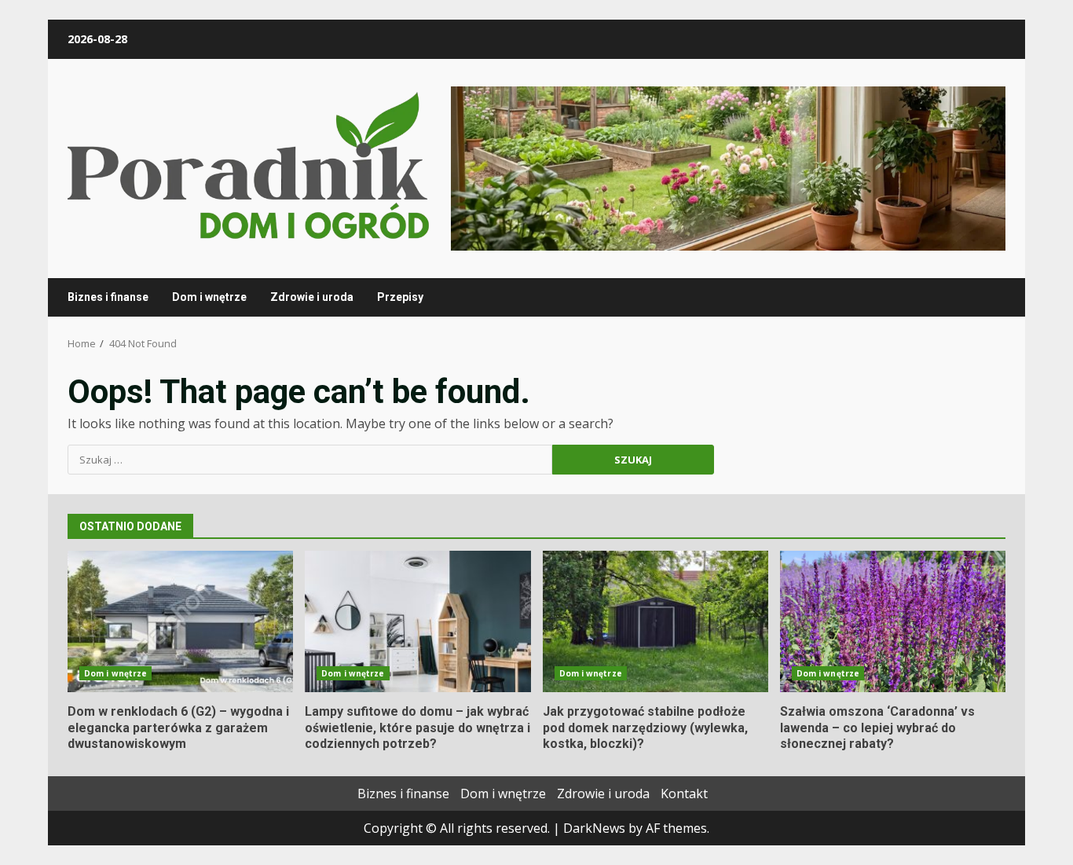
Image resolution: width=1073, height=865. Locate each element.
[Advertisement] (728, 167)
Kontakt (684, 793)
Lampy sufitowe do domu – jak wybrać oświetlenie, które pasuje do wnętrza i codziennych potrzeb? (417, 621)
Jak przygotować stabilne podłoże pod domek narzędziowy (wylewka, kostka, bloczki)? (655, 621)
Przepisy (400, 297)
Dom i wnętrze (209, 297)
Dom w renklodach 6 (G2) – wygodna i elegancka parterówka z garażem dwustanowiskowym (180, 621)
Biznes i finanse (108, 297)
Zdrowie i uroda (311, 297)
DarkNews (594, 828)
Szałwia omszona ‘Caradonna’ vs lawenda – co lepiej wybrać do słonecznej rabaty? (892, 621)
